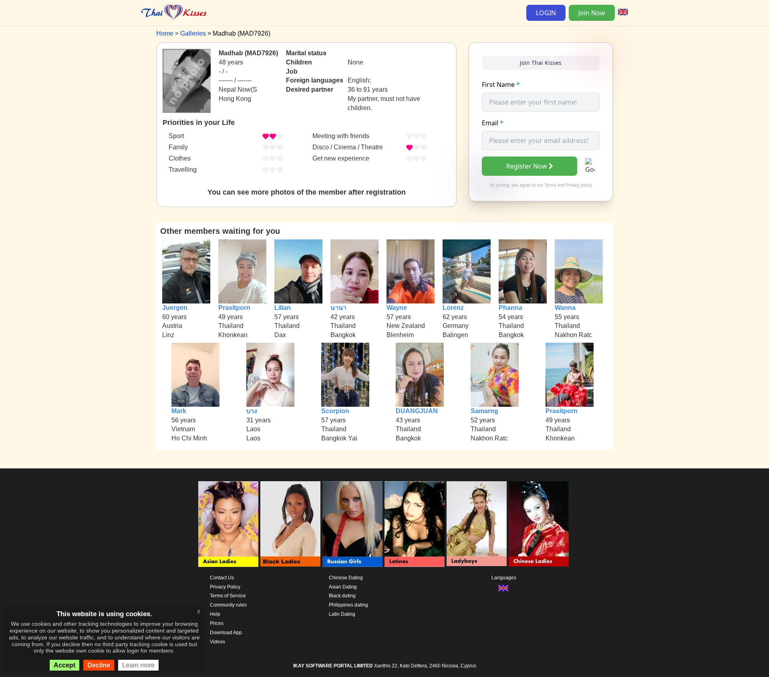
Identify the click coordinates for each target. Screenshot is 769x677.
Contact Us (222, 578)
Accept (64, 665)
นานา (338, 307)
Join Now (591, 12)
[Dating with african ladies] (290, 524)
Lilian (282, 307)
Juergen (174, 307)
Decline (98, 665)
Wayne (397, 307)
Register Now (526, 166)
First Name (501, 84)
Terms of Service (228, 596)
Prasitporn (234, 307)
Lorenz (453, 307)
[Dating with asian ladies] (228, 524)
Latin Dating (342, 614)
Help (215, 614)
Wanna (565, 307)
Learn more (138, 665)
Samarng (484, 411)
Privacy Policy (225, 587)
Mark (178, 411)
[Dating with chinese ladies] (539, 524)
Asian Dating (343, 587)
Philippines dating (348, 605)
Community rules (228, 605)
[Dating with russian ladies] (352, 524)
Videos (217, 642)
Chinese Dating (346, 578)
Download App (226, 632)
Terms (550, 185)
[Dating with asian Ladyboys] (477, 524)
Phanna (510, 307)
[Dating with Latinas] (414, 524)
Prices (216, 623)
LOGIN (546, 12)
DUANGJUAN (417, 411)
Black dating (342, 596)
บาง (251, 411)
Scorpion (335, 411)
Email (492, 123)
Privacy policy (579, 185)
